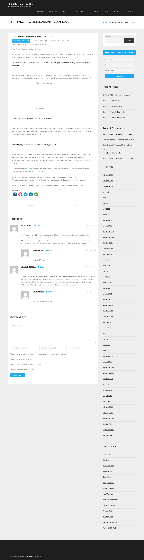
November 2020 (108, 305)
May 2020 (106, 339)
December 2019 (108, 367)
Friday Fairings (107, 471)
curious (31, 169)
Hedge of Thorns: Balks (111, 101)
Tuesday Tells (64, 41)
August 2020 (107, 322)
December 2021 (108, 232)
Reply (38, 225)
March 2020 (107, 350)
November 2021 (108, 237)
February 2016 (108, 413)
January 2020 (107, 362)
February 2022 (108, 220)
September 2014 (108, 430)
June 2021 (106, 266)
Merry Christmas (108, 483)
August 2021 (107, 254)
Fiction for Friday (108, 466)
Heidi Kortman (39, 41)
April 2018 (106, 401)
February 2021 (108, 288)
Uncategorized (108, 517)
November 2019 (108, 373)
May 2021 (106, 271)
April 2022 (106, 209)
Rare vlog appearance (110, 500)
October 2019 (108, 379)
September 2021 (108, 248)
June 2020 (106, 333)
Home (105, 22)
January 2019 (107, 390)
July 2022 (106, 192)
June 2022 (106, 198)
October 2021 (108, 243)
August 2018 (107, 396)
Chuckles (106, 460)
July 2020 (106, 328)
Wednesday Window (110, 522)
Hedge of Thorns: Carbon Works (114, 118)
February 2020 (108, 356)
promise (41, 171)
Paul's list (28, 44)
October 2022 (108, 181)
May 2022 (106, 203)
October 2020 (108, 311)
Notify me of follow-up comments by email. (27, 364)
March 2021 (107, 282)
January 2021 (107, 294)
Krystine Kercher (109, 140)
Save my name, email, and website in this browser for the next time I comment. (39, 354)
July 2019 (106, 384)
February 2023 (108, 175)
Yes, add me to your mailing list (22, 359)
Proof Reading (108, 494)
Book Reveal (107, 454)
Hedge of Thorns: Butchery (112, 106)
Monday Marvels (108, 488)
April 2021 (106, 277)
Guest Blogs (107, 477)
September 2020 (108, 316)
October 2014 (108, 424)
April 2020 (106, 345)
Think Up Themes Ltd (20, 556)
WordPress (38, 556)
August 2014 (107, 435)
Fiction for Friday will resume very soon (116, 95)
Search (107, 36)
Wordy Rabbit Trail (109, 528)
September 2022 (108, 186)
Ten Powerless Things (39, 44)
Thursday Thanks (109, 505)
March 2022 (107, 215)
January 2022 (107, 226)
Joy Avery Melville (28, 267)
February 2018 (108, 407)
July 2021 (106, 260)
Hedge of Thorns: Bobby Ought (114, 112)
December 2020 (108, 299)
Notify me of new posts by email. (23, 370)
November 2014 (108, 418)
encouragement (19, 44)
